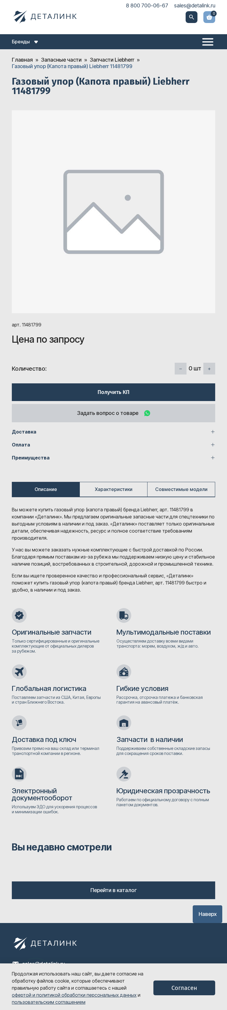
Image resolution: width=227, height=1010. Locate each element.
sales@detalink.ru (194, 5)
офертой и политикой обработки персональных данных (74, 995)
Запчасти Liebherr (112, 60)
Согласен (184, 987)
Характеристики (113, 489)
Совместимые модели (181, 489)
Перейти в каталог (113, 890)
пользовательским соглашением (48, 1002)
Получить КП (113, 392)
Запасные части (61, 60)
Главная (22, 60)
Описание (46, 489)
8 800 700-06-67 (147, 5)
